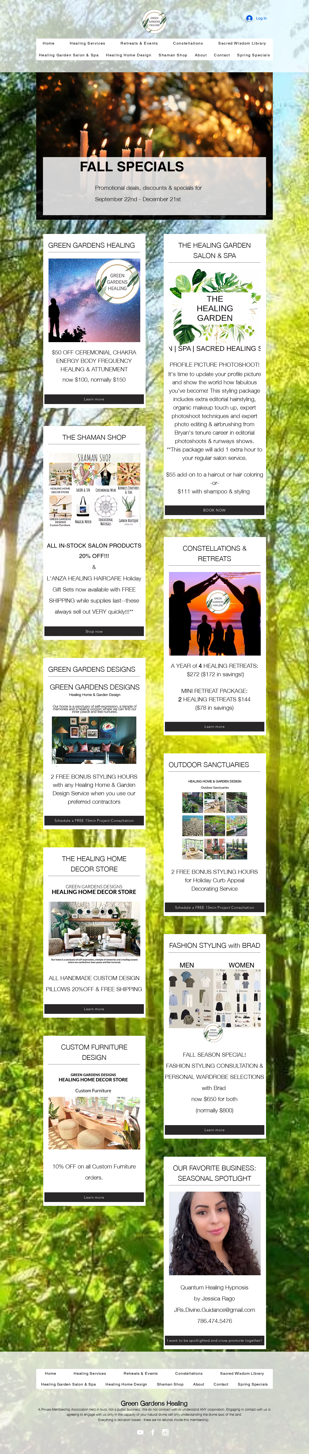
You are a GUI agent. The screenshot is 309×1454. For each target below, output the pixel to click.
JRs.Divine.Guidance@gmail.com (214, 1309)
